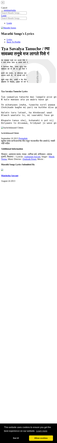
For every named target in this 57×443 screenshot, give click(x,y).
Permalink (23, 138)
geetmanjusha (10, 10)
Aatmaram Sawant (32, 156)
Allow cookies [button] (41, 438)
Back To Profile (13, 42)
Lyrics (9, 39)
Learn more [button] (41, 431)
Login (3, 15)
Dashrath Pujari (29, 159)
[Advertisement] (28, 308)
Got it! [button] (16, 438)
